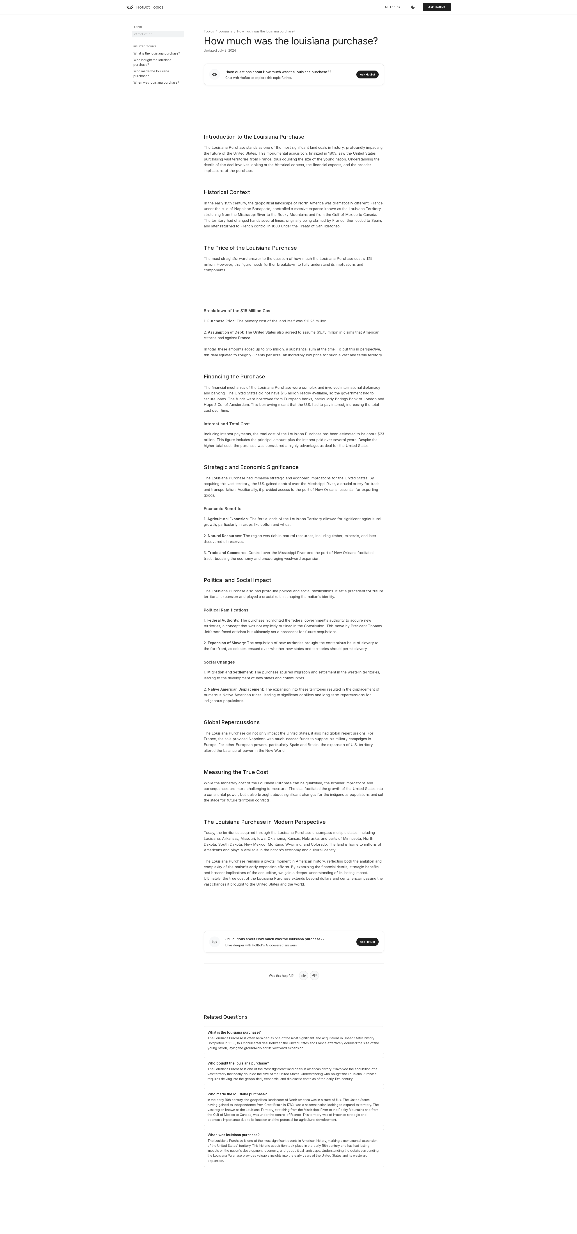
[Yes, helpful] (303, 975)
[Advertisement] (294, 106)
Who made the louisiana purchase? (151, 73)
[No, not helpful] (314, 975)
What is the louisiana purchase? (156, 53)
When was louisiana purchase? (156, 82)
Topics (209, 31)
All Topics (392, 7)
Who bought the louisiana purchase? (152, 62)
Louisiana (225, 31)
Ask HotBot (436, 7)
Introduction (143, 34)
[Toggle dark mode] (412, 7)
